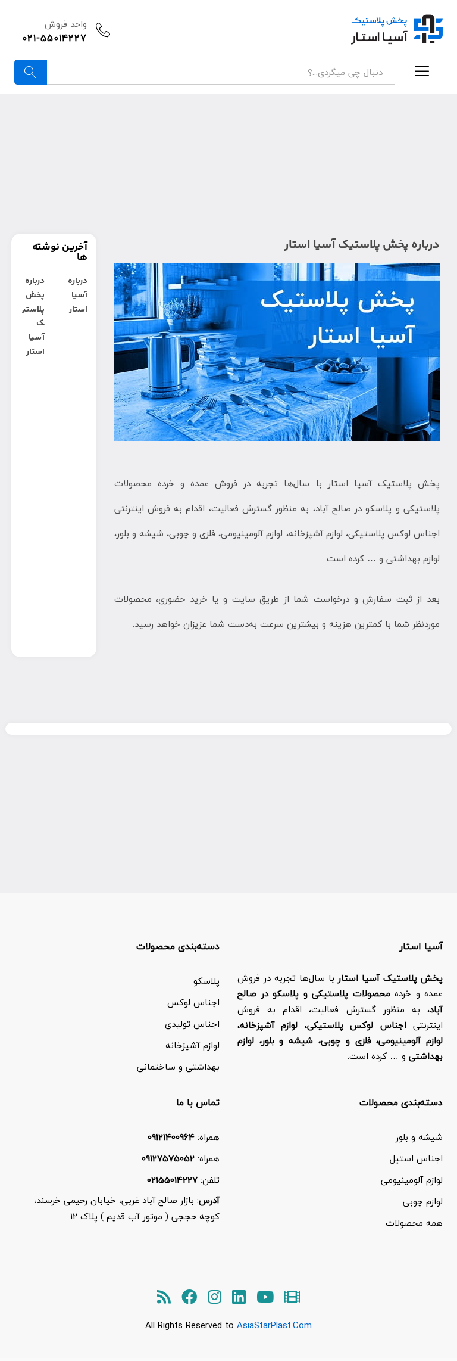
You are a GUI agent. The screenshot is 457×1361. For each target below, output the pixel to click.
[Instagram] (214, 1297)
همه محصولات (414, 1223)
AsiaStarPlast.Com (274, 1325)
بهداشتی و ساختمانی (178, 1066)
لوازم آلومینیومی (412, 1180)
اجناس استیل (416, 1158)
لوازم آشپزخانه (192, 1045)
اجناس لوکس (193, 1002)
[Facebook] (189, 1297)
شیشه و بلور (419, 1137)
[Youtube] (265, 1297)
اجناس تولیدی (192, 1023)
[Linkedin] (239, 1297)
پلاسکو (206, 981)
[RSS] (164, 1297)
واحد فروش (66, 24)
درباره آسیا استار (77, 295)
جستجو (30, 72)
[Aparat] (292, 1297)
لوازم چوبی (423, 1201)
